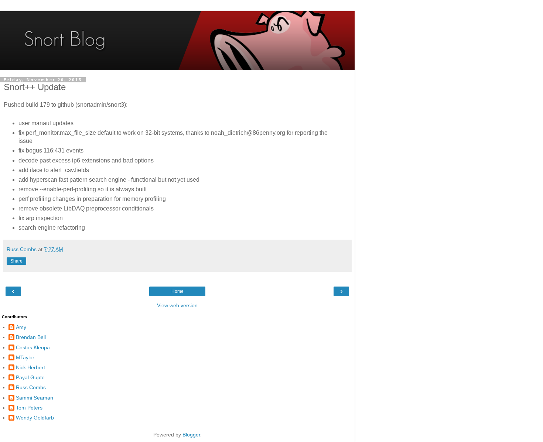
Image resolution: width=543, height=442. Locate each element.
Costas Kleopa (33, 347)
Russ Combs (31, 387)
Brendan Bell (31, 337)
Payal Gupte (30, 377)
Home (177, 291)
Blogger (191, 435)
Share (16, 261)
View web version (177, 305)
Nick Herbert (30, 367)
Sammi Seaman (34, 398)
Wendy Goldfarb (35, 418)
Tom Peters (29, 408)
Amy (21, 327)
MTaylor (25, 357)
